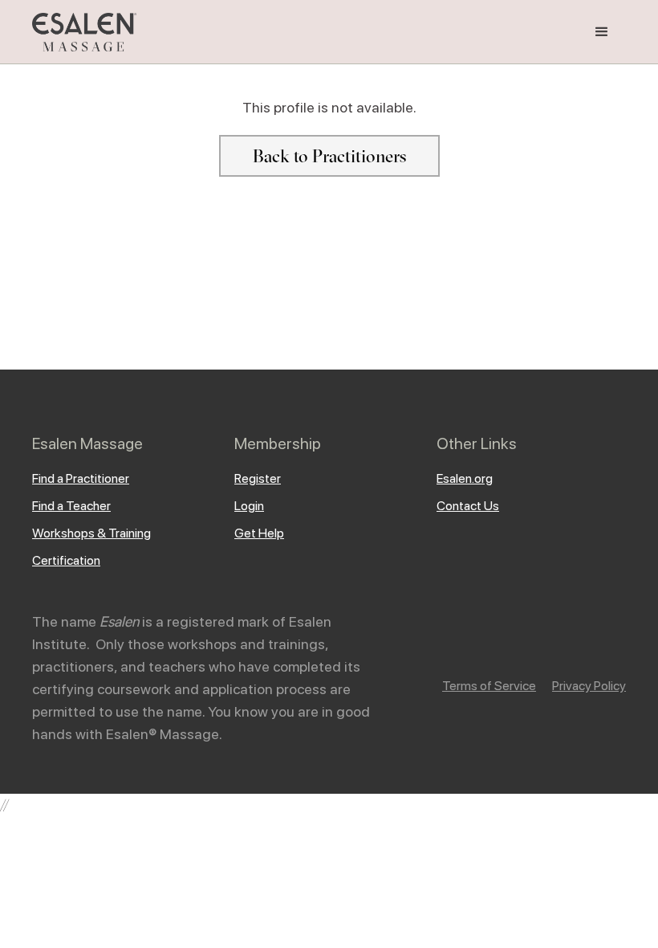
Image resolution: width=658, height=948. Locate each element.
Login (249, 505)
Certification (66, 560)
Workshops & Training (91, 533)
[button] (602, 32)
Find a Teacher (71, 505)
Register (257, 478)
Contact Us (468, 505)
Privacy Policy (589, 685)
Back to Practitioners (329, 156)
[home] (84, 32)
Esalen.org (465, 478)
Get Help (259, 533)
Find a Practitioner (80, 478)
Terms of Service (489, 685)
